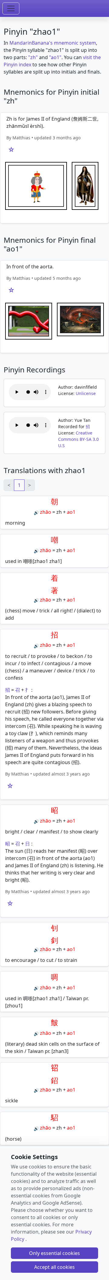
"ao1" (55, 57)
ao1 (71, 512)
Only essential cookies (54, 1253)
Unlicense (86, 393)
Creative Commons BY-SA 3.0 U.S (78, 439)
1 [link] (19, 485)
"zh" (33, 57)
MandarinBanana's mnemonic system (52, 43)
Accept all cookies (54, 1267)
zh (59, 512)
